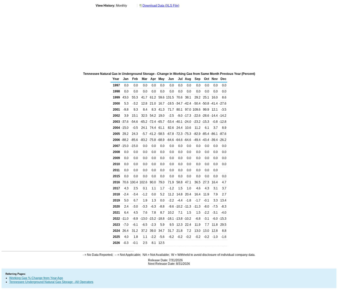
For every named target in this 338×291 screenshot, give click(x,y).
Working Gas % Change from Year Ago (36, 278)
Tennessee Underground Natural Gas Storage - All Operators (51, 282)
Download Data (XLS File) (161, 5)
